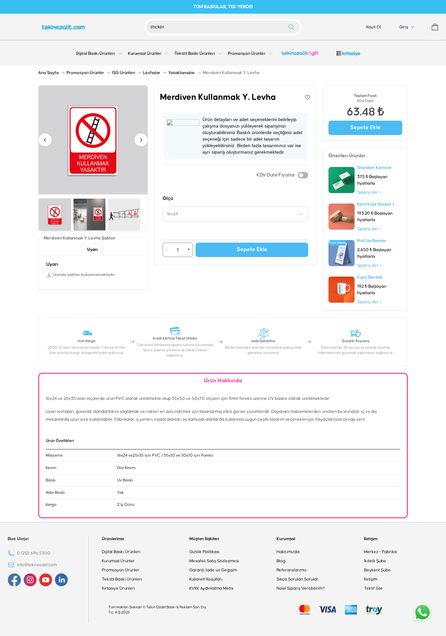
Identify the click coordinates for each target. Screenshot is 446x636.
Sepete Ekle (252, 249)
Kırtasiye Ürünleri (118, 588)
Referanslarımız (292, 570)
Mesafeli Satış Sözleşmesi (214, 561)
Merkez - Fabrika (380, 552)
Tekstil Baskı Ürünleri (122, 579)
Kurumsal (286, 539)
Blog (281, 561)
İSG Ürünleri (123, 72)
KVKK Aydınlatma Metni (211, 588)
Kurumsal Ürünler (118, 561)
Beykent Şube (377, 570)
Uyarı (92, 249)
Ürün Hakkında (223, 381)
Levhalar (151, 72)
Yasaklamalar (181, 72)
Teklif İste (373, 588)
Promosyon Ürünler (85, 72)
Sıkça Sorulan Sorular (297, 579)
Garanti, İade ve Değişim (213, 570)
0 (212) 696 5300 (33, 553)
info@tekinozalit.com (37, 565)
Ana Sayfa (48, 72)
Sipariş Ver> (369, 192)
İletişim (370, 539)
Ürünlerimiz (113, 539)
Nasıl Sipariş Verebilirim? (301, 588)
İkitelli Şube (375, 561)
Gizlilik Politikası (204, 552)
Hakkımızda (288, 552)
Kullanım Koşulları (205, 579)
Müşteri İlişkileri (204, 539)
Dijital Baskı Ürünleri (121, 552)
